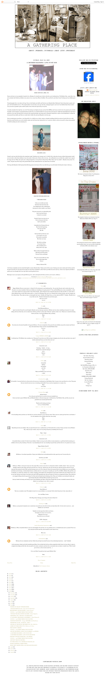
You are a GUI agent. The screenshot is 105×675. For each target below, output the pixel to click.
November (12, 594)
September (12, 598)
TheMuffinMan (42, 538)
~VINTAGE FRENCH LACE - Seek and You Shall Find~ (22, 608)
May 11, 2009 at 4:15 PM (43, 483)
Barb (42, 452)
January (12, 652)
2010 (10, 589)
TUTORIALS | (49, 50)
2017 (10, 577)
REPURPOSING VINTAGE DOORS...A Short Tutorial (21, 610)
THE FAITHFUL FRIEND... (16, 627)
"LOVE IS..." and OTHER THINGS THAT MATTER (21, 612)
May (11, 605)
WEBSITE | (40, 50)
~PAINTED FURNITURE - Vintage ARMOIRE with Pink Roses (24, 620)
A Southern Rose (42, 379)
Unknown (42, 322)
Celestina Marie (42, 392)
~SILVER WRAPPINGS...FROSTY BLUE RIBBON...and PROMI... (24, 631)
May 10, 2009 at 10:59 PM (43, 302)
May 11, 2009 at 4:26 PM (43, 500)
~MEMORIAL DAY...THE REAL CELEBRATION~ (21, 615)
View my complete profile (92, 95)
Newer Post (9, 563)
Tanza (42, 286)
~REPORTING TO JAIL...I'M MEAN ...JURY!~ (20, 622)
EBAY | (57, 50)
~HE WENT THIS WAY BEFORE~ (17, 640)
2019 (10, 573)
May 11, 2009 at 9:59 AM (43, 375)
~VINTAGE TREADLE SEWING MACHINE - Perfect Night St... (24, 614)
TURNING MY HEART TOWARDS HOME (19, 607)
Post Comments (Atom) (44, 566)
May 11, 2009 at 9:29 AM (43, 357)
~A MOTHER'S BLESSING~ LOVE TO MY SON (21, 633)
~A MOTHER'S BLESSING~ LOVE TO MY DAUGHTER (22, 634)
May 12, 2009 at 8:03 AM (43, 535)
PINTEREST (71, 50)
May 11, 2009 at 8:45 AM (43, 342)
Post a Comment (41, 560)
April (11, 647)
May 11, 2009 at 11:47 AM (43, 422)
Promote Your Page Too (88, 82)
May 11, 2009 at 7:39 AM (43, 319)
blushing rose (42, 503)
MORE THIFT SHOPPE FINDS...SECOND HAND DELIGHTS (23, 645)
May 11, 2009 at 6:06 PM (43, 521)
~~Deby (42, 360)
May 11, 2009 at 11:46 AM (43, 407)
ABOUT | (32, 50)
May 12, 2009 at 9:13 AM (43, 556)
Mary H (42, 463)
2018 (10, 575)
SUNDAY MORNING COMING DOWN (18, 643)
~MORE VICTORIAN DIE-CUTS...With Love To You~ (22, 626)
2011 (10, 587)
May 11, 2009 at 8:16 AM (43, 332)
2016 (10, 579)
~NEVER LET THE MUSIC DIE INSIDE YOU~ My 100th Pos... (24, 624)
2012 (10, 586)
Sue (42, 306)
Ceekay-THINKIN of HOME (42, 336)
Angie (42, 425)
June (42, 410)
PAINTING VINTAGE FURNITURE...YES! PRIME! (21, 636)
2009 (10, 591)
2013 (10, 584)
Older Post (73, 563)
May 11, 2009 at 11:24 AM (43, 388)
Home (41, 563)
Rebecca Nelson (92, 90)
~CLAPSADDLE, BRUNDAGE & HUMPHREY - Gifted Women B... (25, 617)
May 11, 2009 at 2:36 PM (43, 448)
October (12, 596)
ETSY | (63, 50)
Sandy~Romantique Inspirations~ (42, 525)
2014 (10, 582)
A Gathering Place (88, 71)
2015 (10, 580)
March (11, 648)
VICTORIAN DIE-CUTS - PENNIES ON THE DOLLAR (22, 641)
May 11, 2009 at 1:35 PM (43, 435)
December (12, 593)
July (11, 601)
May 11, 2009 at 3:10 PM (43, 459)
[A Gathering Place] (89, 81)
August (12, 600)
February (12, 650)
